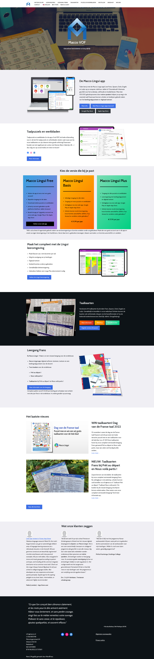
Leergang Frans (63, 2)
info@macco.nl (31, 634)
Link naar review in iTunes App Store (38, 539)
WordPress (49, 656)
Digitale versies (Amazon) (90, 328)
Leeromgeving (50, 2)
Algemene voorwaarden (103, 634)
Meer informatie (34, 159)
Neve (27, 656)
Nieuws (118, 2)
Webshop (111, 2)
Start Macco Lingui (103, 106)
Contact (37, 4)
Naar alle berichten (34, 507)
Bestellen (101, 2)
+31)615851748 (31, 637)
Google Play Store (87, 111)
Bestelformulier (112, 323)
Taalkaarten (74, 2)
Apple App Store (103, 111)
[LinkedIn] (34, 153)
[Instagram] (31, 153)
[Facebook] (28, 153)
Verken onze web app (40, 224)
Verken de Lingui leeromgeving (39, 277)
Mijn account (64, 4)
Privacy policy (100, 640)
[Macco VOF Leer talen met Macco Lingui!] (28, 4)
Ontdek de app (38, 2)
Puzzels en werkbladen (88, 2)
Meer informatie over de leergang (40, 387)
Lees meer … (96, 453)
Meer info (85, 106)
